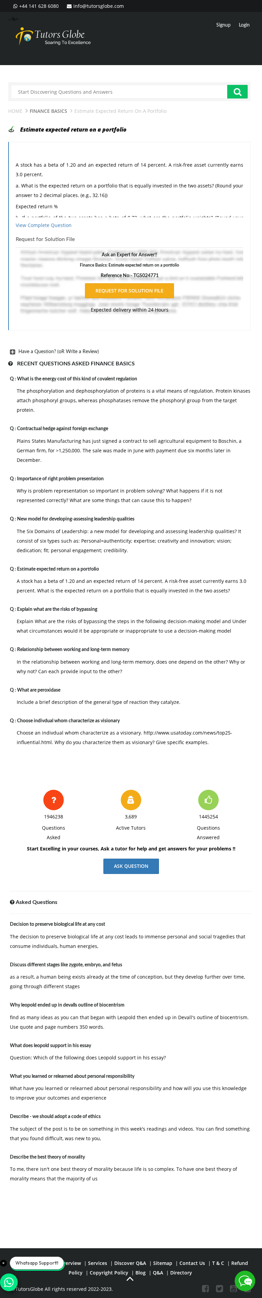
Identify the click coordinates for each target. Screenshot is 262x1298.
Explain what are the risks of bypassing (57, 609)
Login (244, 25)
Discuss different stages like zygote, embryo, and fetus (66, 965)
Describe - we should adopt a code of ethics (55, 1116)
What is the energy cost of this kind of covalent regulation (77, 379)
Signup (223, 25)
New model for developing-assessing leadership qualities (75, 519)
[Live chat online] (245, 1281)
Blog (140, 1272)
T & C (218, 1263)
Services (97, 1263)
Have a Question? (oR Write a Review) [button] (58, 351)
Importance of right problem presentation (60, 479)
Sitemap (162, 1263)
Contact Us (192, 1263)
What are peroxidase (38, 690)
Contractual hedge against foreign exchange (62, 428)
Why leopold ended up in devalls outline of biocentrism (67, 1005)
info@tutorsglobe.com (98, 6)
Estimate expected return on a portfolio (58, 569)
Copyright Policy (109, 1272)
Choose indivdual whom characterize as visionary (68, 721)
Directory (181, 1272)
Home (15, 111)
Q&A (158, 1272)
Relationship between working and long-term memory (73, 649)
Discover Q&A (130, 1263)
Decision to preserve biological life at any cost (57, 924)
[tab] (129, 352)
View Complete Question (44, 225)
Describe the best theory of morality (47, 1157)
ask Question (131, 866)
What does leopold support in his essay (50, 1045)
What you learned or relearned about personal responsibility (72, 1076)
